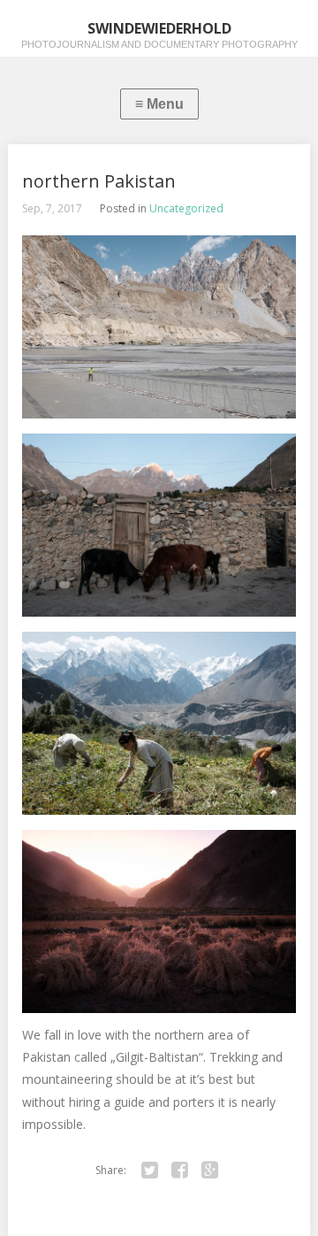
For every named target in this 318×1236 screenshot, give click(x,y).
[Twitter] (149, 1170)
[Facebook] (179, 1170)
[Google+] (209, 1170)
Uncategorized (186, 208)
